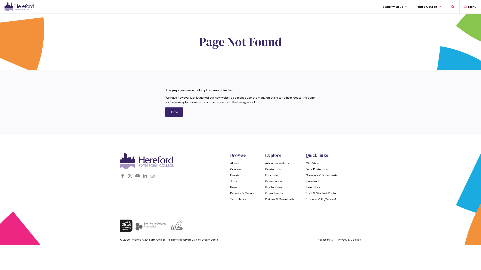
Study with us (393, 7)
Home (174, 112)
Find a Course (427, 7)
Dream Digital (210, 239)
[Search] (452, 7)
